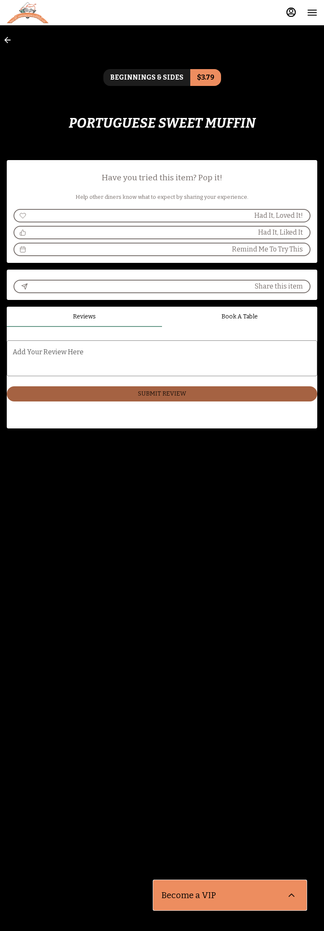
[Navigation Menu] (312, 12)
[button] (10, 40)
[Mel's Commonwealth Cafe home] (45, 12)
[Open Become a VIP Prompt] (291, 895)
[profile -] (291, 12)
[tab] (84, 317)
